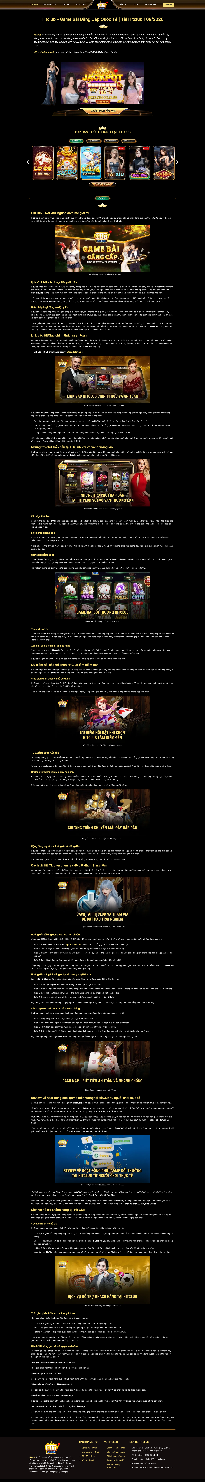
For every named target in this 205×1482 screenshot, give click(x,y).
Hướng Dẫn (48, 5)
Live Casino (80, 5)
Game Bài (65, 5)
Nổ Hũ (136, 5)
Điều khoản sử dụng (116, 1456)
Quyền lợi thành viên (116, 1460)
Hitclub (34, 5)
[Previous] (28, 157)
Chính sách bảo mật (116, 1448)
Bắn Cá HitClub (88, 1456)
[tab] (76, 141)
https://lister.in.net (43, 52)
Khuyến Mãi (150, 5)
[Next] (177, 157)
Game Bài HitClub (89, 1448)
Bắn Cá (123, 5)
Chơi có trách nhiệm (116, 1452)
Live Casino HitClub (90, 1452)
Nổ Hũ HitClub (88, 1460)
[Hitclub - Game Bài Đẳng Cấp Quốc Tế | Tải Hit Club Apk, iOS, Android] (102, 4)
